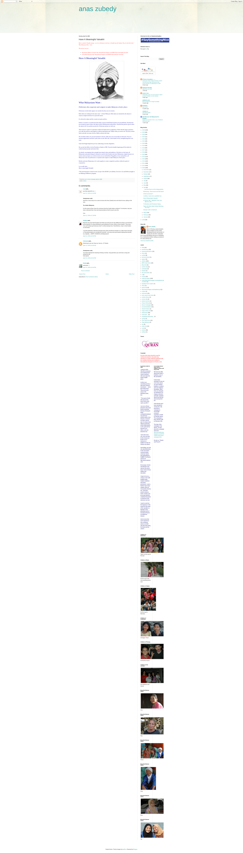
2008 (143, 219)
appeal (144, 259)
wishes (84, 180)
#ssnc (143, 253)
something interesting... (148, 316)
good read (144, 287)
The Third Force (146, 320)
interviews (144, 293)
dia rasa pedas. (146, 272)
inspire (143, 291)
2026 (143, 130)
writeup (144, 332)
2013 (143, 158)
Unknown (85, 241)
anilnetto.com (146, 100)
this (146, 49)
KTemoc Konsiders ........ (148, 79)
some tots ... (145, 314)
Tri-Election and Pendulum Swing (152, 204)
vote (143, 328)
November (146, 172)
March (145, 212)
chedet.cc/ (145, 111)
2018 (143, 148)
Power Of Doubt (146, 303)
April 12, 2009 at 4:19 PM (89, 193)
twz (143, 324)
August (145, 178)
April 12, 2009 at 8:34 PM (89, 236)
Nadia (84, 263)
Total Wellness (145, 322)
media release (145, 297)
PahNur (85, 220)
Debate (144, 270)
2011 (143, 163)
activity (143, 255)
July (145, 180)
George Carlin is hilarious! (150, 209)
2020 (143, 143)
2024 (143, 134)
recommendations (146, 307)
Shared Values (146, 309)
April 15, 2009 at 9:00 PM (89, 267)
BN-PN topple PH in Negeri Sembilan (150, 101)
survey (143, 318)
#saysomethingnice (147, 251)
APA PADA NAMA (146, 112)
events (143, 276)
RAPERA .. (145, 105)
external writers (146, 278)
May (145, 185)
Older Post (131, 274)
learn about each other (148, 295)
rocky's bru (145, 93)
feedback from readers (147, 283)
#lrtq (143, 247)
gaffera (124, 849)
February (146, 215)
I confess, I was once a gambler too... (152, 196)
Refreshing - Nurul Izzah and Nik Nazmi (153, 191)
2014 (143, 156)
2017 (143, 150)
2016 (143, 152)
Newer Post (82, 274)
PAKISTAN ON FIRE (147, 89)
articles (144, 261)
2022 (143, 139)
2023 (143, 136)
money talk (145, 299)
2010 (143, 165)
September (147, 176)
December (146, 169)
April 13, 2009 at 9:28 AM (89, 245)
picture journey (146, 301)
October (146, 174)
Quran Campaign (146, 305)
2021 (143, 141)
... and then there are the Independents (153, 189)
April (145, 187)
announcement (146, 257)
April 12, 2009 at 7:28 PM (89, 215)
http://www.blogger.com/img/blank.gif (151, 289)
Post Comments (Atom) (92, 276)
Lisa (84, 189)
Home (107, 274)
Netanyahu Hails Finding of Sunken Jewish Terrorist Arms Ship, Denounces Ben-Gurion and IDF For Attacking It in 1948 (152, 82)
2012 (143, 161)
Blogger (135, 849)
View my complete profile (146, 240)
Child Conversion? (148, 193)
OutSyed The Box (147, 87)
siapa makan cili (146, 310)
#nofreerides (145, 249)
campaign (144, 268)
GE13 (143, 285)
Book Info (144, 265)
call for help (145, 267)
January (146, 217)
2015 (143, 154)
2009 (143, 167)
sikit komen (145, 312)
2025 (143, 132)
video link (144, 326)
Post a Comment (85, 270)
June (145, 183)
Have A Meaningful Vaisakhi (150, 198)
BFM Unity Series (146, 263)
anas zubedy (97, 8)
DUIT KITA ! (145, 107)
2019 (143, 145)
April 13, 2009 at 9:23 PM (89, 258)
